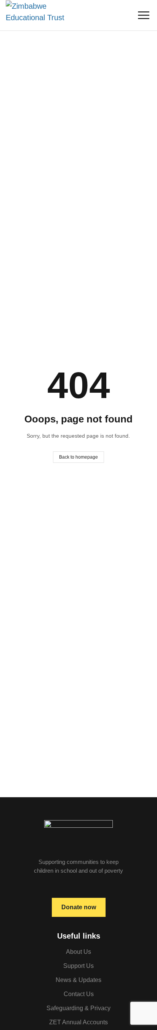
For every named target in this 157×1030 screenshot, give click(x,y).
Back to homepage (78, 457)
